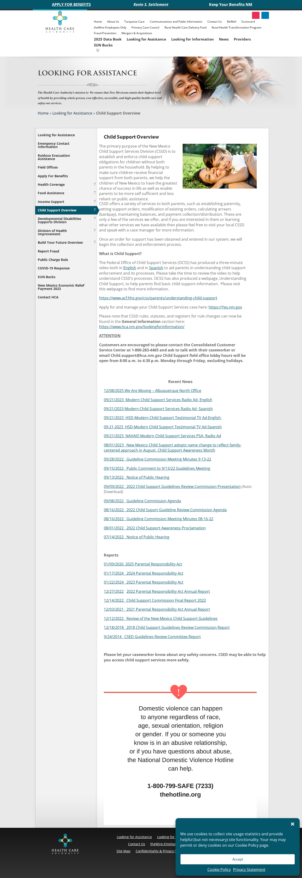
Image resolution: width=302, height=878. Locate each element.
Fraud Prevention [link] (105, 33)
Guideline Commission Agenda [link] (153, 500)
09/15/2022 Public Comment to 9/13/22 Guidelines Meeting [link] (157, 468)
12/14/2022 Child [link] (119, 600)
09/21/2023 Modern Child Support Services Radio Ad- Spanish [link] (158, 408)
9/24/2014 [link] (114, 636)
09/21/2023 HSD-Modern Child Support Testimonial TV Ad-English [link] (163, 417)
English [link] (129, 267)
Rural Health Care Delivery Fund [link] (185, 27)
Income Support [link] (51, 201)
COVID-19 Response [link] (54, 268)
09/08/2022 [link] (114, 500)
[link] (60, 31)
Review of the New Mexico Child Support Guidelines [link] (171, 618)
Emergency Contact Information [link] (53, 145)
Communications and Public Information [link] (176, 22)
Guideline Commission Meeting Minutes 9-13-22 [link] (168, 459)
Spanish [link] (156, 267)
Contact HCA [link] (48, 297)
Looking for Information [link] (192, 39)
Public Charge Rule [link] (53, 259)
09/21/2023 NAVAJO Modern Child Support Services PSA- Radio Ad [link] (162, 435)
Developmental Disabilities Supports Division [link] (59, 220)
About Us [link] (113, 22)
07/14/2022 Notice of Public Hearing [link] (136, 537)
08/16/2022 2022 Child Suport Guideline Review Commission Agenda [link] (165, 509)
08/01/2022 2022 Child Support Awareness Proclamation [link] (155, 528)
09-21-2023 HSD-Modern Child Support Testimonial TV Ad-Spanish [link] (163, 426)
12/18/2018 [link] (115, 627)
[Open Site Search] (97, 50)
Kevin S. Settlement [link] (151, 4)
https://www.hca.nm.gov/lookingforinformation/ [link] (142, 326)
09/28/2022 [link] (115, 459)
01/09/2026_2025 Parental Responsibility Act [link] (143, 564)
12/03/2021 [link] (115, 609)
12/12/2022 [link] (114, 618)
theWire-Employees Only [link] (110, 27)
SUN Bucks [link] (103, 45)
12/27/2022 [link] (114, 591)
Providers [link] (242, 39)
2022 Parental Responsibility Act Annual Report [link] (168, 591)
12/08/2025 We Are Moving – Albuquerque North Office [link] (152, 390)
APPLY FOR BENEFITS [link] (71, 4)
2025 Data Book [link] (108, 39)
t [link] (182, 582)
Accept (237, 859)
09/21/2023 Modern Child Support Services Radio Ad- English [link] (158, 399)
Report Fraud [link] (48, 251)
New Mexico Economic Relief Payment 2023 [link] (61, 287)
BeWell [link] (231, 22)
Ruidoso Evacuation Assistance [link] (54, 157)
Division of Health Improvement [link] (52, 232)
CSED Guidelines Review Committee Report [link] (162, 636)
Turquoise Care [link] (134, 22)
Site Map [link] (123, 851)
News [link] (224, 39)
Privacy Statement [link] (249, 869)
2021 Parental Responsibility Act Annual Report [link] (168, 609)
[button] (292, 824)
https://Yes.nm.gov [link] (225, 307)
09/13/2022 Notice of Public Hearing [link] (136, 477)
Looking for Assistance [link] (146, 39)
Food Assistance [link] (51, 193)
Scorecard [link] (248, 22)
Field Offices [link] (48, 167)
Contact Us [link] (214, 22)
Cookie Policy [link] (219, 869)
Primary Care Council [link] (145, 27)
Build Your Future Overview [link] (60, 242)
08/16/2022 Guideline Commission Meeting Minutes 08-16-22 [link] (158, 518)
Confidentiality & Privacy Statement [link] (163, 851)
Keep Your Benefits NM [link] (230, 4)
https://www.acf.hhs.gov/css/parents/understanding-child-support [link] (158, 298)
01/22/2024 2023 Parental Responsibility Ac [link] (143, 582)
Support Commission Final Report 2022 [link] (170, 600)
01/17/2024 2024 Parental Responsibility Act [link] (143, 573)
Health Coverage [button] (51, 184)
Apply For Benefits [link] (53, 176)
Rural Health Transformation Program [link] (236, 27)
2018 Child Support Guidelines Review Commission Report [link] (178, 627)
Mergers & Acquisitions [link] (137, 33)
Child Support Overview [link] (57, 210)
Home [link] (98, 22)
